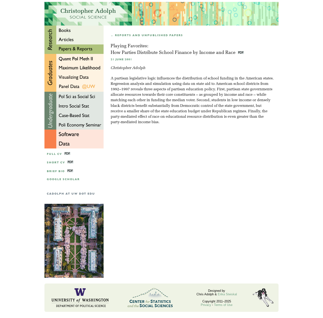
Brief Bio (56, 171)
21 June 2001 (121, 59)
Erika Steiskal (227, 294)
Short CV (56, 162)
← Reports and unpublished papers (147, 35)
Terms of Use (223, 305)
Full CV (54, 154)
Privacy (206, 305)
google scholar (63, 179)
